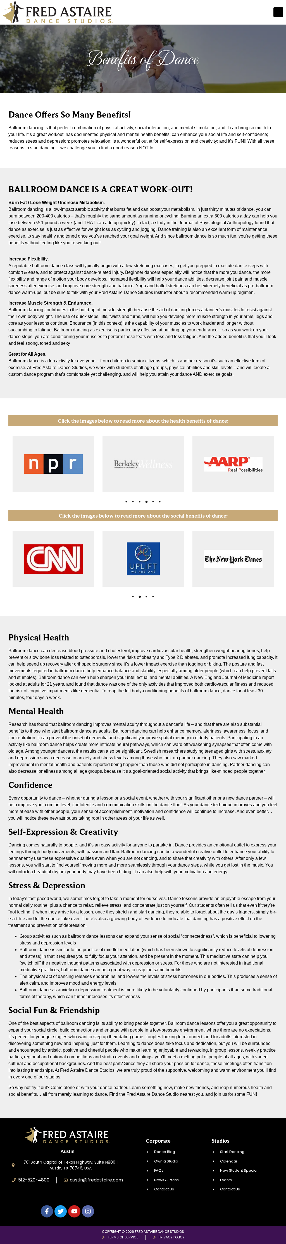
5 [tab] (153, 501)
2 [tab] (133, 501)
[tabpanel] (53, 464)
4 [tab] (146, 501)
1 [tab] (126, 501)
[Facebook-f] (47, 1211)
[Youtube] (74, 1211)
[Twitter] (60, 1211)
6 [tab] (160, 501)
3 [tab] (139, 501)
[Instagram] (88, 1211)
